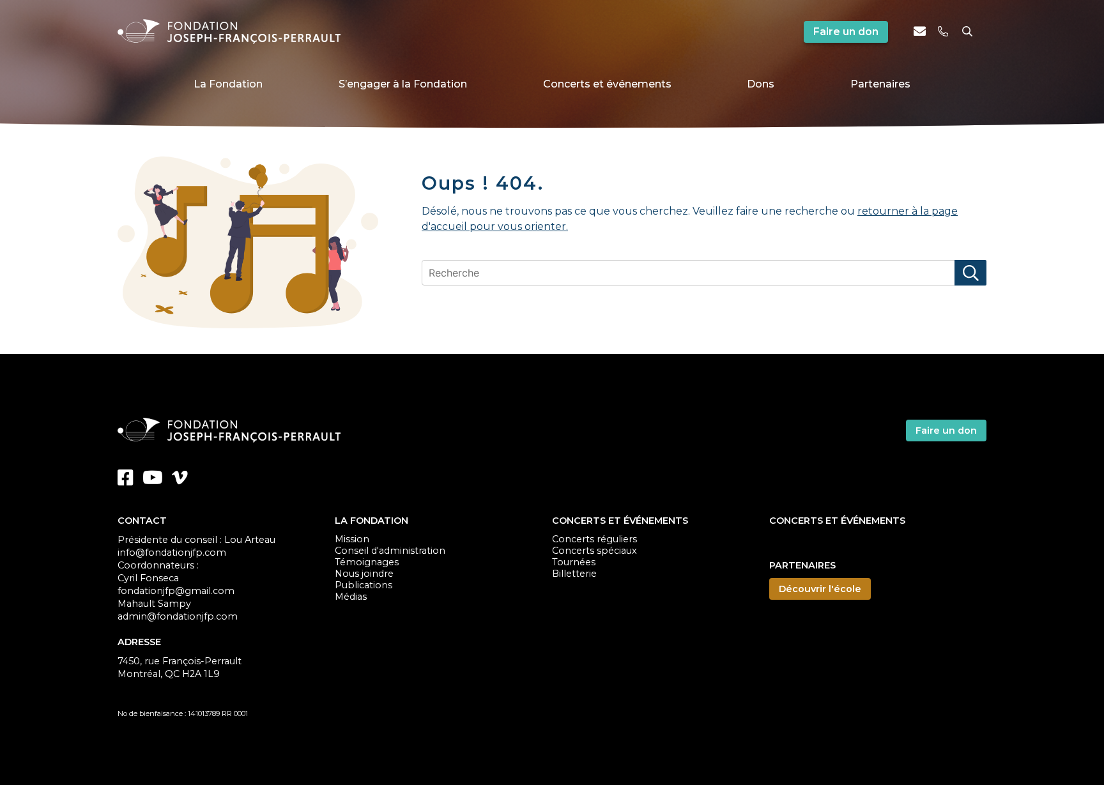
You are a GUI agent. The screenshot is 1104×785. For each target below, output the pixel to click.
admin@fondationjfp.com (178, 616)
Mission (352, 539)
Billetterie (574, 573)
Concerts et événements (607, 84)
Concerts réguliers (594, 539)
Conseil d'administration (390, 550)
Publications (363, 585)
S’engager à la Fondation (403, 84)
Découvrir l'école (820, 589)
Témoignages (367, 562)
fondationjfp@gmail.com (176, 591)
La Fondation (228, 84)
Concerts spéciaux (594, 550)
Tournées (573, 562)
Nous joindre (364, 573)
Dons (760, 84)
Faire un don (845, 32)
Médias (351, 596)
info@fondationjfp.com (172, 552)
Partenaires (880, 84)
